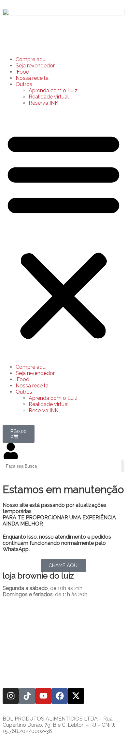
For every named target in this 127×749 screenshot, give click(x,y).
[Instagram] (11, 696)
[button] (63, 235)
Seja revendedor (35, 65)
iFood (22, 72)
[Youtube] (43, 696)
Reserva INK (43, 103)
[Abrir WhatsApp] (110, 732)
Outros (24, 84)
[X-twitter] (76, 696)
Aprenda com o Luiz (53, 90)
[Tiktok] (27, 696)
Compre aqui (31, 59)
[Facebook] (59, 696)
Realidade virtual (49, 97)
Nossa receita (32, 78)
